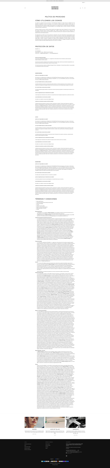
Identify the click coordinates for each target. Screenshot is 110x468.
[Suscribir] (78, 450)
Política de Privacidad (27, 446)
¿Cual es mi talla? (48, 445)
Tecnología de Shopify (55, 464)
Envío (25, 445)
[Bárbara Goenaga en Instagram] (66, 455)
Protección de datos (40, 203)
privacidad (67, 448)
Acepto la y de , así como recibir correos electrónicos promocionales (74, 453)
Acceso (38, 204)
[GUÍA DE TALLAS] (55, 422)
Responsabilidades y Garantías (41, 208)
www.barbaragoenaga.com (54, 53)
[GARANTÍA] (76, 422)
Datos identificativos (40, 201)
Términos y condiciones (27, 449)
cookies (79, 447)
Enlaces (38, 209)
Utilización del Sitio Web (40, 205)
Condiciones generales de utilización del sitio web (45, 202)
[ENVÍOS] (34, 422)
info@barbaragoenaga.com (44, 53)
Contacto (47, 446)
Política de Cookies (27, 448)
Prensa (46, 448)
